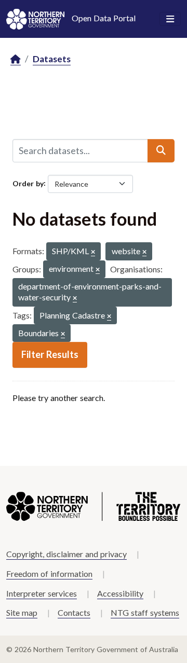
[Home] (15, 59)
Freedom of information (49, 573)
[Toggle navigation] (170, 19)
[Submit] (161, 150)
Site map (21, 612)
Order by (28, 182)
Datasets (52, 58)
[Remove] (93, 252)
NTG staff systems (145, 612)
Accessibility (120, 593)
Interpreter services (41, 593)
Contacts (74, 612)
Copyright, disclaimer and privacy (66, 554)
